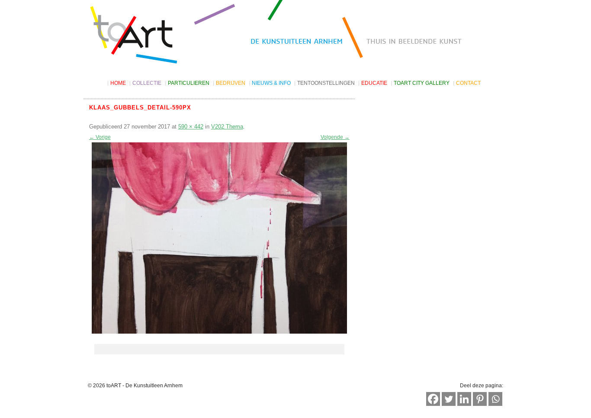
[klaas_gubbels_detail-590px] (219, 238)
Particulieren (188, 83)
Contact (468, 83)
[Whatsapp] (495, 399)
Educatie (374, 83)
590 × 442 (190, 126)
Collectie (146, 83)
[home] (295, 35)
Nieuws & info (271, 83)
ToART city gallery (422, 83)
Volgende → (335, 137)
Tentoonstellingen (326, 83)
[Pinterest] (480, 399)
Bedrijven (230, 83)
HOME (118, 83)
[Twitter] (449, 399)
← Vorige (100, 137)
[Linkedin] (464, 399)
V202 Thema (227, 126)
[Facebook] (433, 399)
